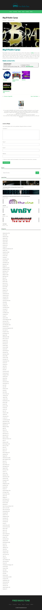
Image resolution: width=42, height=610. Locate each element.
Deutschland (5, 323)
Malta (4, 430)
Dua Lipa (4, 329)
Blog (4, 278)
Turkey (4, 568)
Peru (4, 481)
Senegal (4, 513)
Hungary (4, 374)
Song (4, 523)
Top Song (5, 561)
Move (4, 447)
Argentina (5, 252)
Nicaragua (5, 466)
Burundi (4, 291)
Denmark (4, 321)
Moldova (4, 442)
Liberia (4, 414)
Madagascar (5, 423)
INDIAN (4, 380)
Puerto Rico (5, 494)
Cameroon (5, 295)
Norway (4, 469)
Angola (4, 247)
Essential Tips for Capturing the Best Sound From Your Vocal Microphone (16, 196)
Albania (4, 240)
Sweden (4, 540)
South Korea (5, 526)
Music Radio (5, 452)
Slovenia (4, 519)
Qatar (4, 495)
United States (5, 576)
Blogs (4, 279)
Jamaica (4, 395)
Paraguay (5, 480)
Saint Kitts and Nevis (7, 506)
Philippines (5, 483)
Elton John (5, 338)
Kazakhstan (5, 400)
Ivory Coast (5, 393)
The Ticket (5, 223)
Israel (4, 390)
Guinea (4, 362)
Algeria (4, 241)
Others (4, 473)
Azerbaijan (5, 262)
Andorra (4, 245)
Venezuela (5, 582)
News (4, 461)
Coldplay (4, 305)
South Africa (5, 525)
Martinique (5, 433)
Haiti (4, 366)
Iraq (3, 386)
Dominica (5, 326)
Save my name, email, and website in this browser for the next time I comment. (20, 159)
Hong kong (5, 373)
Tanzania (4, 551)
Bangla (4, 266)
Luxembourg (5, 419)
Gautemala (5, 350)
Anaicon (4, 243)
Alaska (4, 238)
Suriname (5, 538)
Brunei (4, 288)
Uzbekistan (5, 580)
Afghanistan (5, 233)
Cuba (4, 316)
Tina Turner (5, 554)
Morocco (4, 445)
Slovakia (4, 518)
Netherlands (5, 457)
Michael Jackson (6, 438)
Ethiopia (4, 343)
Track (4, 563)
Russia (4, 502)
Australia (4, 259)
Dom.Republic (6, 324)
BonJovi (4, 283)
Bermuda (4, 276)
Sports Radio (5, 533)
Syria (4, 544)
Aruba (4, 257)
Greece (4, 357)
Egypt (4, 335)
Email (4, 147)
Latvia (4, 409)
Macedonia (5, 421)
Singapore (5, 516)
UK (3, 573)
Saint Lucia (5, 507)
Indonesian (5, 383)
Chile (4, 302)
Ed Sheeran (5, 333)
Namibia (4, 454)
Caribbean (5, 298)
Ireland (4, 388)
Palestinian (5, 476)
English (4, 340)
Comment (5, 128)
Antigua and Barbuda (7, 248)
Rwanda (4, 504)
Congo (4, 310)
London (4, 418)
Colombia (5, 307)
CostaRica (5, 312)
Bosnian (4, 285)
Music (4, 449)
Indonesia (5, 381)
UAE (3, 570)
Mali (3, 428)
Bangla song (5, 267)
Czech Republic (6, 319)
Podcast (4, 485)
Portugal (4, 492)
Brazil (4, 286)
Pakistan (4, 475)
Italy (3, 392)
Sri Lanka (5, 535)
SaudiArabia (5, 511)
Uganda (4, 571)
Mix (3, 440)
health (4, 367)
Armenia (4, 253)
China (4, 304)
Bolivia (4, 281)
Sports (4, 530)
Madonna (5, 424)
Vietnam (4, 585)
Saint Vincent (5, 509)
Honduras (5, 371)
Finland (4, 345)
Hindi (4, 369)
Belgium (4, 274)
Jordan (4, 399)
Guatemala (5, 361)
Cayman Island (6, 300)
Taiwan (4, 545)
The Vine (4, 205)
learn (4, 411)
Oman (4, 471)
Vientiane (5, 583)
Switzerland (5, 542)
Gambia (4, 348)
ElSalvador (5, 336)
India (4, 378)
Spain (4, 528)
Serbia (4, 514)
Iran (3, 385)
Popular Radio (5, 490)
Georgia (4, 352)
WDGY (4, 214)
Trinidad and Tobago (7, 564)
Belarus (4, 272)
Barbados (5, 271)
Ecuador (4, 331)
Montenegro (5, 443)
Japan (4, 397)
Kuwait (4, 407)
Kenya (4, 402)
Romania (4, 500)
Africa (4, 234)
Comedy (4, 309)
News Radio (5, 464)
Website (4, 153)
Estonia (4, 342)
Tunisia (4, 566)
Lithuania (5, 416)
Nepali (4, 456)
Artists (4, 255)
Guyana (4, 364)
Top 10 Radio (5, 559)
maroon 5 (5, 431)
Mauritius (5, 435)
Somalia (4, 521)
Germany (4, 354)
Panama (4, 478)
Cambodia (5, 293)
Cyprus (4, 317)
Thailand (4, 552)
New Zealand (5, 459)
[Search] (37, 172)
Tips (3, 556)
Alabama (4, 236)
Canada (4, 297)
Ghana (4, 355)
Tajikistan (5, 547)
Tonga (4, 557)
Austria (4, 260)
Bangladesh (5, 269)
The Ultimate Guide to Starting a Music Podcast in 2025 (13, 187)
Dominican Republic (7, 328)
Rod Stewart (5, 499)
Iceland (4, 376)
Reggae (4, 497)
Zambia (4, 589)
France (4, 347)
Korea (4, 404)
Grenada (4, 359)
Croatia (4, 314)
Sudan (4, 537)
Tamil (4, 549)
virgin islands (5, 587)
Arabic (4, 250)
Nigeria (4, 468)
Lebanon (4, 412)
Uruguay (4, 578)
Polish (4, 488)
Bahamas (5, 264)
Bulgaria (4, 290)
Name (4, 141)
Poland (4, 487)
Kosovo (4, 405)
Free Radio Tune (21, 600)
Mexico (4, 437)
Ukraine (4, 575)
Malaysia (4, 426)
